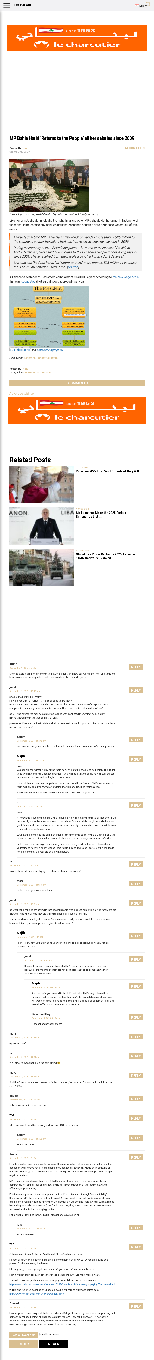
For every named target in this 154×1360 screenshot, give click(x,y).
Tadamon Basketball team (41, 358)
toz (12, 1115)
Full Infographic (20, 350)
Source (73, 267)
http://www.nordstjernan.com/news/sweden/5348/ (37, 1293)
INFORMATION (31, 372)
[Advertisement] (77, 104)
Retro (38, 16)
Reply (136, 667)
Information (134, 148)
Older (23, 1344)
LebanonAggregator (50, 350)
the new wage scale (126, 277)
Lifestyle (8, 16)
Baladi (51, 16)
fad (12, 1244)
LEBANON (46, 372)
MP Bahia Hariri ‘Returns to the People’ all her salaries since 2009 (71, 138)
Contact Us (99, 16)
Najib (25, 148)
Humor (24, 16)
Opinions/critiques (73, 16)
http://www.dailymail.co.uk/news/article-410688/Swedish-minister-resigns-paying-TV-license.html (62, 1284)
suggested (28, 281)
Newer (53, 1344)
